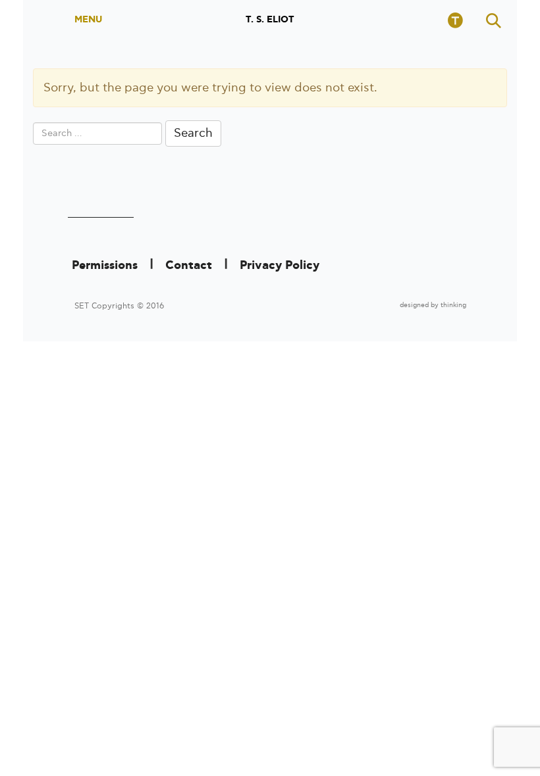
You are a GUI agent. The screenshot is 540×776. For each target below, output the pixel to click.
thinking (453, 305)
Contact (188, 266)
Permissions (105, 266)
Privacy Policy (279, 266)
